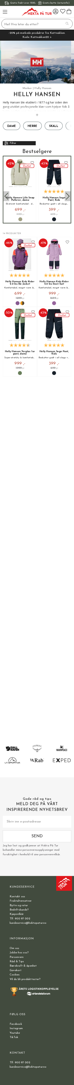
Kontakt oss (17, 896)
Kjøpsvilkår (17, 914)
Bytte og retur (19, 905)
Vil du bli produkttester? (25, 979)
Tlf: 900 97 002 (20, 918)
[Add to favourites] (32, 163)
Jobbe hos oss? (19, 952)
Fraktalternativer (21, 900)
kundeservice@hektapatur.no (28, 923)
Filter (13, 143)
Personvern (17, 957)
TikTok (14, 1037)
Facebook (16, 1024)
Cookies (15, 974)
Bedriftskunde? (19, 909)
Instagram (16, 1028)
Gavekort (16, 970)
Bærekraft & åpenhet (23, 965)
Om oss (14, 948)
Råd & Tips (17, 961)
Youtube (15, 1033)
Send (37, 836)
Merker (27, 88)
